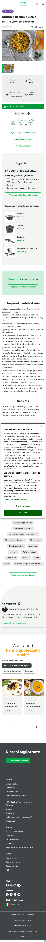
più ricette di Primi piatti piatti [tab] (17, 665)
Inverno (13, 552)
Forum (9, 827)
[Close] (41, 426)
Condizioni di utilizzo (23, 920)
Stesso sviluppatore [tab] (12, 671)
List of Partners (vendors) (15, 499)
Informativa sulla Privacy (23, 926)
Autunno (33, 546)
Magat (9, 710)
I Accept (23, 513)
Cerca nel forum (13, 862)
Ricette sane (35, 540)
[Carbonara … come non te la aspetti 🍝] (12, 687)
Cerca (8, 854)
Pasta (6, 563)
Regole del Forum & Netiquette (19, 847)
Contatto (30, 915)
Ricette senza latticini (23, 528)
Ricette (9, 779)
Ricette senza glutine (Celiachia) (23, 534)
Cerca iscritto (12, 866)
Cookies (23, 937)
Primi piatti (12, 558)
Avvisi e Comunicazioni (16, 832)
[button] (3, 3)
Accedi (9, 809)
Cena (36, 558)
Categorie (10, 788)
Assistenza (10, 843)
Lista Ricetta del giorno (16, 795)
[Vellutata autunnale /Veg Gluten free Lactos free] (34, 687)
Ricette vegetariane (23, 522)
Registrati (10, 813)
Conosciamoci (12, 839)
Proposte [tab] (29, 671)
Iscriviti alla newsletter (18, 760)
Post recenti (11, 821)
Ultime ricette (12, 792)
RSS (7, 870)
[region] (23, 471)
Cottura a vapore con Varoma (28, 563)
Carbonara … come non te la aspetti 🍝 (11, 705)
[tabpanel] (23, 704)
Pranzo (25, 558)
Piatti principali (29, 552)
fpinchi (12, 609)
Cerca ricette (12, 784)
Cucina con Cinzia (28, 120)
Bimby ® (9, 836)
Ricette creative (16, 546)
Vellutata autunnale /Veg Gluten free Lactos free (34, 705)
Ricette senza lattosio (14, 540)
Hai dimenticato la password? (19, 817)
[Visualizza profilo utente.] (13, 122)
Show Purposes (23, 506)
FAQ (36, 931)
